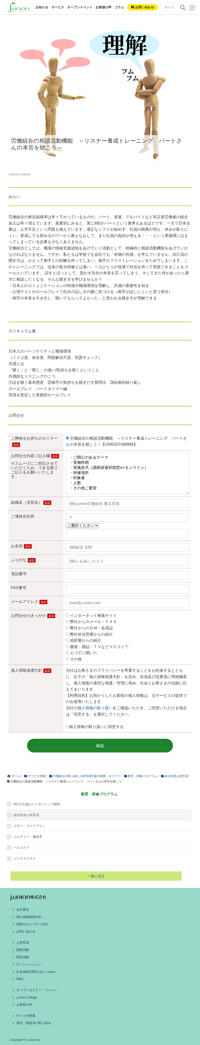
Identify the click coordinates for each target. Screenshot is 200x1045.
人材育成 (22, 942)
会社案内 (22, 909)
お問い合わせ (144, 7)
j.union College (26, 997)
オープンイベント (80, 7)
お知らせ (42, 7)
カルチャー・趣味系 (28, 836)
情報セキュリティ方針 (32, 924)
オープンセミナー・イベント (37, 990)
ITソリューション (28, 964)
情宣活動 (22, 957)
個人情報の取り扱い (95, 708)
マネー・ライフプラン (29, 826)
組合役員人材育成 (26, 815)
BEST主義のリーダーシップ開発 (37, 804)
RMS (19, 979)
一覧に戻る (96, 876)
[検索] (183, 7)
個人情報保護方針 (29, 917)
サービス (57, 7)
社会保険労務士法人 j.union (35, 972)
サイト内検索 (25, 1015)
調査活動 (22, 950)
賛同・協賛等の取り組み (33, 1023)
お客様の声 (103, 7)
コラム (119, 7)
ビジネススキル (25, 858)
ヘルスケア (22, 847)
